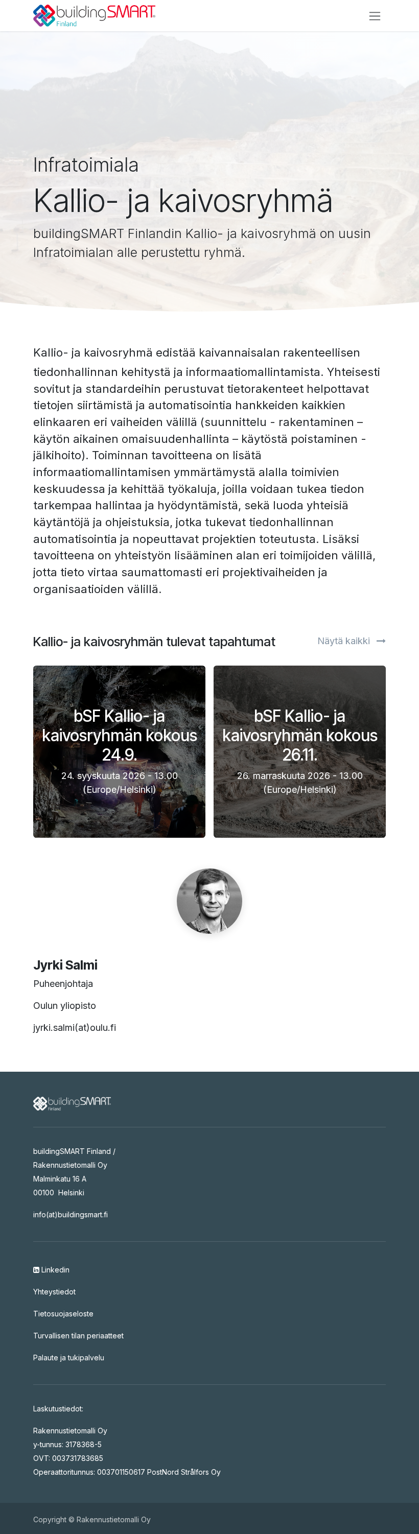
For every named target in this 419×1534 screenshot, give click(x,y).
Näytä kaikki (345, 640)
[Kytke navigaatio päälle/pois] (375, 15)
